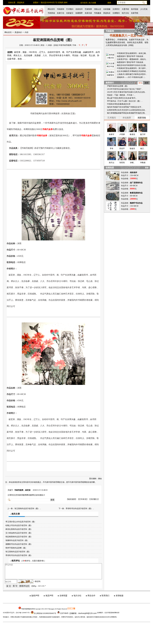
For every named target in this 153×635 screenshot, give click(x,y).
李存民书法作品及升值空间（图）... (80, 508)
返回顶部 (71, 499)
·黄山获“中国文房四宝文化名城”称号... (122, 98)
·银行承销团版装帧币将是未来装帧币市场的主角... (126, 113)
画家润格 (142, 118)
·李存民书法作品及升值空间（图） (19, 555)
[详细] (130, 45)
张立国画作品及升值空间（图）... (27, 508)
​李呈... (142, 163)
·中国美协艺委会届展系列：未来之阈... (131, 53)
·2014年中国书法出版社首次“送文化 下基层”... (125, 89)
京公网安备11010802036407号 (45, 613)
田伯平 (132, 163)
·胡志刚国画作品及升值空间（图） (19, 537)
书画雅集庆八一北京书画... (127, 35)
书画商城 (51, 13)
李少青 (111, 163)
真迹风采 (106, 13)
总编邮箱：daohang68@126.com (83, 613)
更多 (147, 168)
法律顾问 (116, 13)
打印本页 (82, 499)
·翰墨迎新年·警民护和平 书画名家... (130, 56)
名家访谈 (88, 13)
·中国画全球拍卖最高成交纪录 (118, 104)
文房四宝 (116, 9)
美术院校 (134, 9)
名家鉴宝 (69, 13)
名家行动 (60, 13)
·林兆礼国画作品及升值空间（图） (19, 529)
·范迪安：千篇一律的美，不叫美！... (121, 95)
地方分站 (125, 13)
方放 (111, 148)
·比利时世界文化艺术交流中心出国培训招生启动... (126, 110)
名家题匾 (106, 9)
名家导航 (134, 13)
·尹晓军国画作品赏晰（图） (118, 86)
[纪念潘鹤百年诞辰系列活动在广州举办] (110, 65)
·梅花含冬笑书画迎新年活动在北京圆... (131, 65)
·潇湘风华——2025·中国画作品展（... (131, 77)
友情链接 (119, 595)
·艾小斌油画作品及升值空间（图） (19, 533)
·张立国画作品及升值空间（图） (18, 552)
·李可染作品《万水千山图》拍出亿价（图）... (125, 101)
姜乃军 (122, 148)
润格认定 (97, 9)
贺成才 (132, 134)
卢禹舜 (122, 134)
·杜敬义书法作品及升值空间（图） (19, 525)
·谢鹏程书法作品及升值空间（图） (19, 544)
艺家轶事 (88, 9)
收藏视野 (79, 13)
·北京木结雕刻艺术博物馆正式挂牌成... (131, 71)
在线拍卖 (110, 167)
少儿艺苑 (143, 9)
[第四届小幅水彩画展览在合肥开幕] (110, 56)
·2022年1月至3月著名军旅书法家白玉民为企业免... (126, 92)
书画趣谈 (97, 13)
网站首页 (51, 9)
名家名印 (79, 9)
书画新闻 (60, 9)
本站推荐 (127, 118)
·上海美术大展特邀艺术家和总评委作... (131, 74)
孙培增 (122, 163)
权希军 (111, 134)
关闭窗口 (94, 499)
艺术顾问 (69, 9)
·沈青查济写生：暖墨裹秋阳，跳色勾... (131, 59)
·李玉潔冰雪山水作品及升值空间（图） (21, 522)
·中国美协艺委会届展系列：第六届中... (131, 68)
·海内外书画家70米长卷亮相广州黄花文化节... (125, 107)
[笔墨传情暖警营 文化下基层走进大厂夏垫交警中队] (110, 74)
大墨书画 (125, 9)
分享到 (10, 495)
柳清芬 (143, 148)
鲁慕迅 (143, 134)
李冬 (132, 148)
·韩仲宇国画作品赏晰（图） (16, 548)
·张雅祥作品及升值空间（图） (17, 540)
